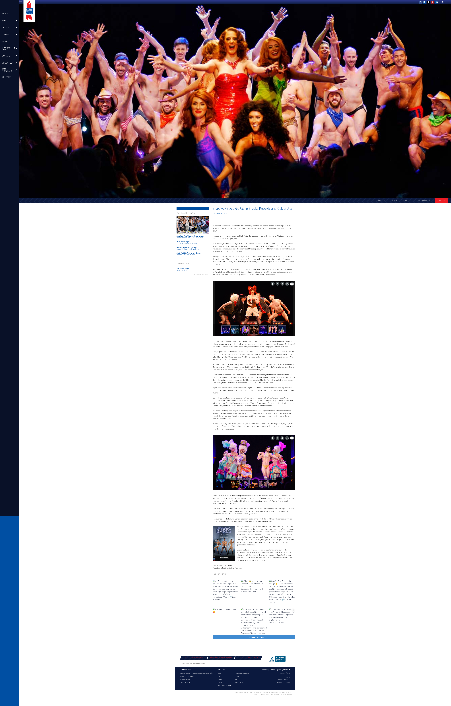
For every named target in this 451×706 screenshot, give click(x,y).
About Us (381, 200)
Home (5, 13)
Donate (442, 200)
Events (394, 200)
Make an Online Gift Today (194, 658)
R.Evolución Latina (184, 682)
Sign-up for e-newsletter (225, 686)
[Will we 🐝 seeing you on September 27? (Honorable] (254, 593)
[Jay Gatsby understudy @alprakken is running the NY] (226, 593)
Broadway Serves (184, 679)
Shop (405, 200)
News (4, 42)
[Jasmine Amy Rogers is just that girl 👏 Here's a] (282, 593)
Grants (220, 676)
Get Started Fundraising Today (221, 658)
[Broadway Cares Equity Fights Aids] (29, 11)
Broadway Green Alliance (187, 676)
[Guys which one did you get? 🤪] (226, 621)
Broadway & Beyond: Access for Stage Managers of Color (196, 673)
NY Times (199, 664)
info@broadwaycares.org (284, 679)
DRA (219, 673)
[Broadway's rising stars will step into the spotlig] (254, 621)
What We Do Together (422, 200)
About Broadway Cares (242, 673)
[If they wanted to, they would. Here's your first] (282, 621)
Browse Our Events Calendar (248, 658)
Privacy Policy (239, 682)
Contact (6, 77)
